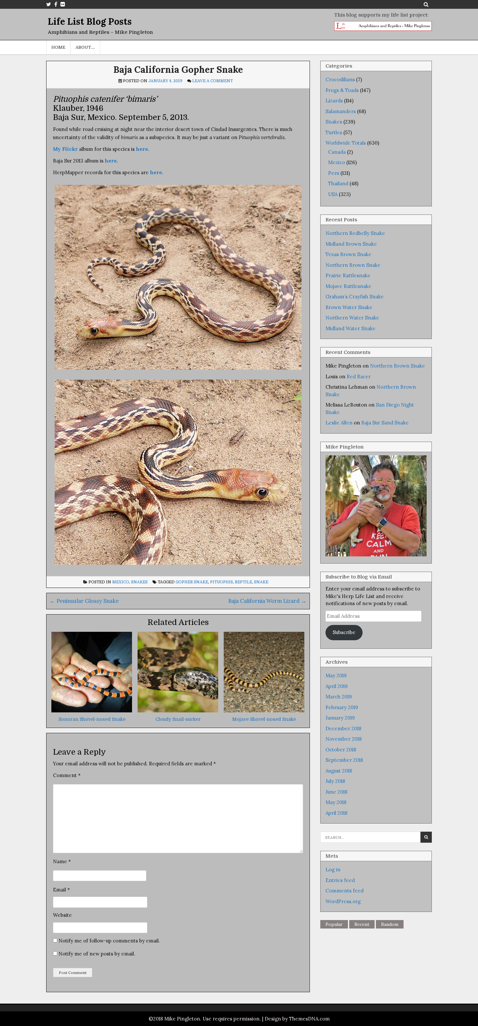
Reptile (243, 582)
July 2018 (335, 781)
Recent (361, 924)
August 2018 (338, 771)
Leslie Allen (338, 423)
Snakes (139, 582)
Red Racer (359, 376)
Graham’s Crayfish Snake (354, 296)
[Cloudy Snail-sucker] (178, 711)
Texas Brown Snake (348, 254)
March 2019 (338, 697)
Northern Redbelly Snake (355, 233)
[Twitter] (48, 4)
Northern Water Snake (352, 318)
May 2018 (335, 802)
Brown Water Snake (348, 307)
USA (333, 194)
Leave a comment (212, 81)
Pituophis (221, 582)
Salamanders (340, 111)
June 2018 (336, 792)
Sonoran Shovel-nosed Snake (92, 719)
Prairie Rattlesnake (347, 275)
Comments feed (344, 891)
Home (58, 47)
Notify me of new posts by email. (97, 954)
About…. (85, 47)
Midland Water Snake (350, 328)
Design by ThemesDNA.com (297, 1019)
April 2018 (336, 813)
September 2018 (344, 760)
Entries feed (340, 880)
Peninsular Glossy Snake (84, 600)
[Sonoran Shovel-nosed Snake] (91, 711)
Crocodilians (340, 79)
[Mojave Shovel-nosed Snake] (264, 711)
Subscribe (344, 632)
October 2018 (340, 750)
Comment (67, 775)
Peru (333, 173)
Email (61, 890)
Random (389, 924)
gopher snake (192, 582)
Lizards (334, 100)
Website (62, 915)
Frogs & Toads (342, 90)
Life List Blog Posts (90, 21)
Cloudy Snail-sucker (178, 719)
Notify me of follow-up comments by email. (109, 941)
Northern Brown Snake (352, 265)
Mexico (120, 582)
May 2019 (336, 675)
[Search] (426, 4)
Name (62, 861)
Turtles (333, 132)
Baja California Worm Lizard (267, 600)
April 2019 (336, 686)
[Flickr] (62, 4)
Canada (337, 152)
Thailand (338, 183)
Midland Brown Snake (351, 244)
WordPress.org (343, 901)
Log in (332, 869)
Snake (261, 582)
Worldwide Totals (345, 143)
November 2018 (343, 739)
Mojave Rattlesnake (348, 286)
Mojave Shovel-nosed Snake (264, 719)
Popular (334, 924)
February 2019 (341, 707)
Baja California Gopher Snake (178, 69)
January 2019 (340, 718)
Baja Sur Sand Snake (385, 423)
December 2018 (343, 728)
